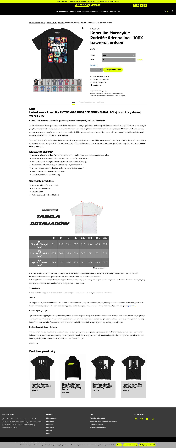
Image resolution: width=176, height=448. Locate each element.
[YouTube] (141, 5)
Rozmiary (93, 65)
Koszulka (100, 95)
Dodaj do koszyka (113, 69)
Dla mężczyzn (108, 93)
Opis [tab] (73, 102)
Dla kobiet (50, 421)
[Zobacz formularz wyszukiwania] (172, 11)
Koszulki (95, 29)
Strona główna (62, 11)
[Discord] (145, 5)
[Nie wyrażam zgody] (173, 445)
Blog (79, 11)
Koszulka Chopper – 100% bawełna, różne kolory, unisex (41, 386)
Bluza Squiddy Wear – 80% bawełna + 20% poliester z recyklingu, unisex (72, 387)
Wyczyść (139, 60)
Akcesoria (50, 427)
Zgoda (119, 445)
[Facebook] (138, 5)
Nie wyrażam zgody (130, 445)
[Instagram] (134, 5)
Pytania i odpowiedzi (97, 418)
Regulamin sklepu (96, 424)
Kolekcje (49, 430)
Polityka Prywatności (98, 427)
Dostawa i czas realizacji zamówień (103, 421)
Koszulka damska (108, 95)
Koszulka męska (120, 95)
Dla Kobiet (100, 93)
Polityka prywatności (147, 445)
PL (119, 11)
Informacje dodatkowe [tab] (86, 102)
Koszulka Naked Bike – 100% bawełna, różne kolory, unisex (133, 386)
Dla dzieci (49, 424)
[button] (83, 28)
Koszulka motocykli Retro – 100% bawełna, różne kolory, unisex (102, 386)
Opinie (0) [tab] (100, 102)
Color (92, 55)
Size (92, 59)
